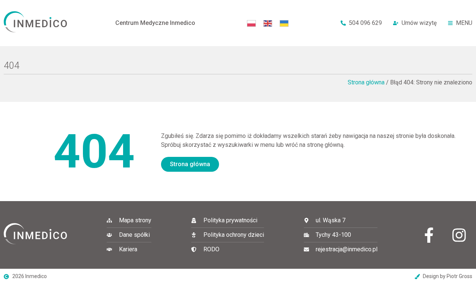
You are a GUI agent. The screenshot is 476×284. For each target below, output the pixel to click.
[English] (268, 22)
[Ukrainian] (284, 22)
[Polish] (251, 22)
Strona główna (366, 82)
